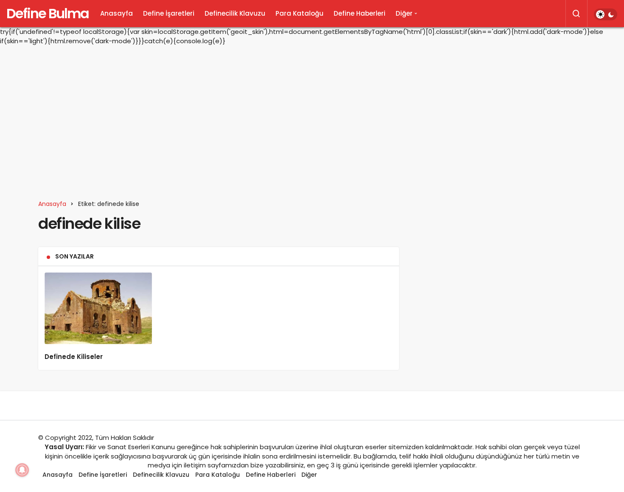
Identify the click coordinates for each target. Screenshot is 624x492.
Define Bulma (47, 13)
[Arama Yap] (576, 13)
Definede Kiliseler (74, 357)
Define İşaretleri (168, 13)
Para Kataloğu (299, 13)
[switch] (605, 14)
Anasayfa (116, 13)
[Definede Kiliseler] (98, 308)
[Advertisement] (312, 117)
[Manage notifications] (22, 470)
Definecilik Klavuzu (235, 13)
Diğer (404, 13)
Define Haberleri (359, 13)
